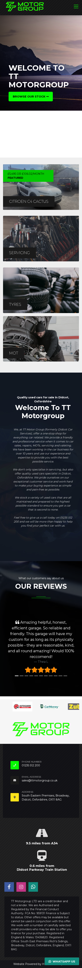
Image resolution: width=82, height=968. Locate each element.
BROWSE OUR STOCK (29, 96)
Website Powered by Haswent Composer (41, 964)
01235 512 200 (31, 765)
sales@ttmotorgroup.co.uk (39, 780)
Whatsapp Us (63, 961)
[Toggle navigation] (76, 6)
